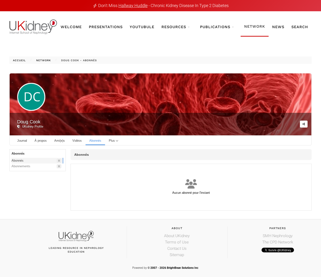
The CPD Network (277, 242)
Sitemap (177, 254)
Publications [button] (215, 27)
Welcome (71, 27)
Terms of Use (177, 242)
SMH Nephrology (278, 235)
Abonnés (36, 160)
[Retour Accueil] (33, 27)
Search (299, 27)
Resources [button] (173, 27)
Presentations (106, 27)
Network (254, 26)
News (278, 27)
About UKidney (177, 235)
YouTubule (142, 27)
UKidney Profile (31, 126)
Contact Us (177, 248)
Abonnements (36, 166)
